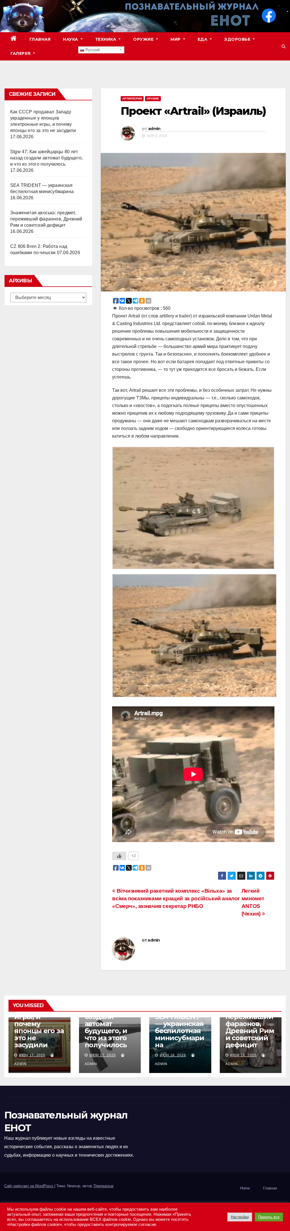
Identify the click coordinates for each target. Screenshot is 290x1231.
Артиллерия (132, 98)
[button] (284, 46)
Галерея (21, 53)
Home (245, 1188)
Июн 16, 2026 (173, 1055)
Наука (71, 39)
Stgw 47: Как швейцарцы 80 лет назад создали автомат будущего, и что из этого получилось (46, 157)
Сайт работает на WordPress (29, 1186)
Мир (176, 39)
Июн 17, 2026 (32, 1055)
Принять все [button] (269, 1217)
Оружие (144, 39)
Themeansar (103, 1186)
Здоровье (238, 39)
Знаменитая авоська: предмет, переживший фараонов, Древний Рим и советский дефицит (46, 219)
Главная (40, 39)
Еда (203, 39)
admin (154, 128)
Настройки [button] (240, 1217)
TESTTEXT (60, 53)
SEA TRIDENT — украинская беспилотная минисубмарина (179, 1031)
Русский (92, 50)
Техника (106, 39)
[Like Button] (119, 856)
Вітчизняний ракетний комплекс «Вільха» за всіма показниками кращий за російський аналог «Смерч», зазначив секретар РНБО (176, 898)
